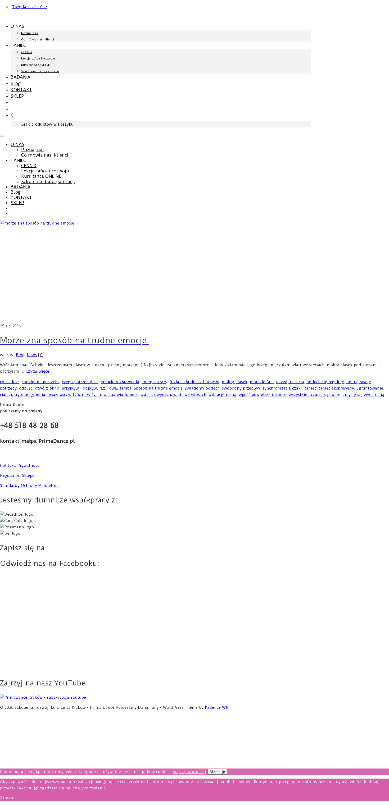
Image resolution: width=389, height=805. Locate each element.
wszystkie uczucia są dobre (314, 394)
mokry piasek (234, 381)
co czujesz (9, 381)
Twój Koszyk (29, 6)
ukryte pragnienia (28, 394)
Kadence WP (216, 707)
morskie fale (262, 381)
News (32, 355)
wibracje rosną (222, 394)
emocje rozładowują (120, 381)
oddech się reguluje (325, 381)
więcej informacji (189, 771)
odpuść (26, 388)
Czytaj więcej (38, 371)
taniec (310, 388)
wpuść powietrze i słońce (262, 394)
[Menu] (2, 135)
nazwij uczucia (290, 381)
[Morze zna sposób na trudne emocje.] (194, 271)
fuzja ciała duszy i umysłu (194, 381)
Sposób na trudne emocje (158, 388)
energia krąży (154, 381)
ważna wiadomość (120, 394)
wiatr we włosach (189, 394)
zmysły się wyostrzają (363, 394)
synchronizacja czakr (282, 388)
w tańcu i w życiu (84, 394)
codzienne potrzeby (41, 381)
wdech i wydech (156, 394)
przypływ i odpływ (79, 388)
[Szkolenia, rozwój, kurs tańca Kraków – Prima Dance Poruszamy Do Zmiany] (39, 17)
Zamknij (8, 798)
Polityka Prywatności (20, 465)
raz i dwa (108, 388)
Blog (20, 355)
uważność (57, 394)
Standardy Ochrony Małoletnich (30, 485)
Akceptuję (217, 772)
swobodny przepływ (241, 388)
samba (125, 388)
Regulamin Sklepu (17, 475)
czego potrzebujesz (80, 381)
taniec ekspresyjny (336, 388)
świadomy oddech (202, 388)
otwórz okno (47, 388)
